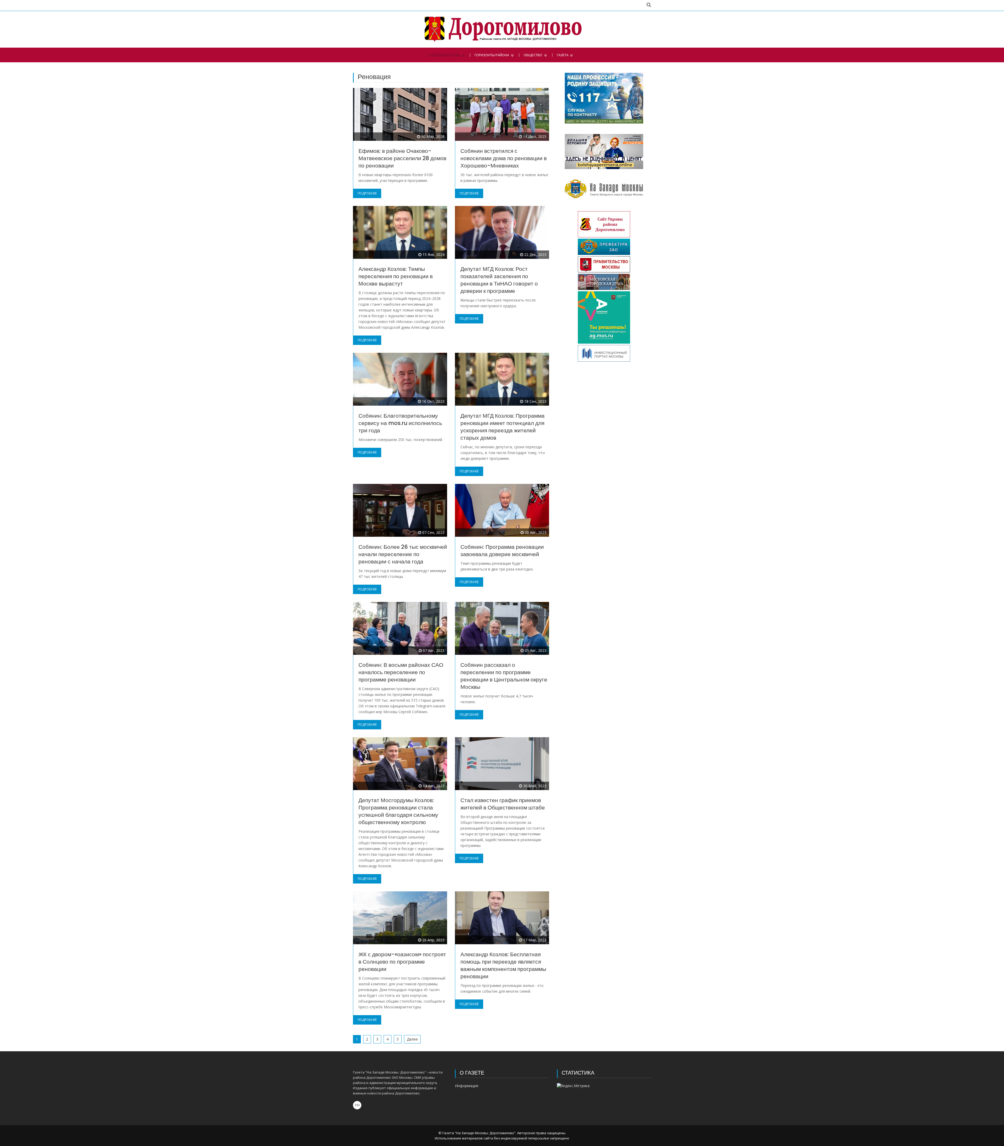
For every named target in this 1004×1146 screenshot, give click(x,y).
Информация (466, 1085)
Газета (562, 55)
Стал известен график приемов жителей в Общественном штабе (502, 803)
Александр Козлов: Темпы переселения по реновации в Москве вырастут (395, 276)
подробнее (367, 193)
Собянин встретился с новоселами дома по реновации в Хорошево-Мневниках (503, 158)
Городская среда (444, 55)
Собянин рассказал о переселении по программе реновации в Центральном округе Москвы (503, 676)
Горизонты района (492, 55)
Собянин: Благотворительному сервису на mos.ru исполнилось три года (400, 423)
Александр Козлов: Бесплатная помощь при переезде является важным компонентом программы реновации (503, 965)
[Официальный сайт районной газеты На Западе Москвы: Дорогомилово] (502, 29)
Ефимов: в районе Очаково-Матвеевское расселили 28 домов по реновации (402, 158)
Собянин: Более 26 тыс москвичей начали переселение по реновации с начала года (402, 554)
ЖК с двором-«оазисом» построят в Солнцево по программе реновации (402, 962)
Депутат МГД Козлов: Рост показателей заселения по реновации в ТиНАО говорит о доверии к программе (499, 280)
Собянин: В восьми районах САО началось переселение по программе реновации (400, 672)
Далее (412, 1039)
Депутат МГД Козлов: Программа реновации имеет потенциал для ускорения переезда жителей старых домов (502, 426)
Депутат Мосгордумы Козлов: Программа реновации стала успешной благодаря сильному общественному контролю (398, 811)
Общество (533, 55)
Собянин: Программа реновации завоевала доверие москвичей (502, 550)
